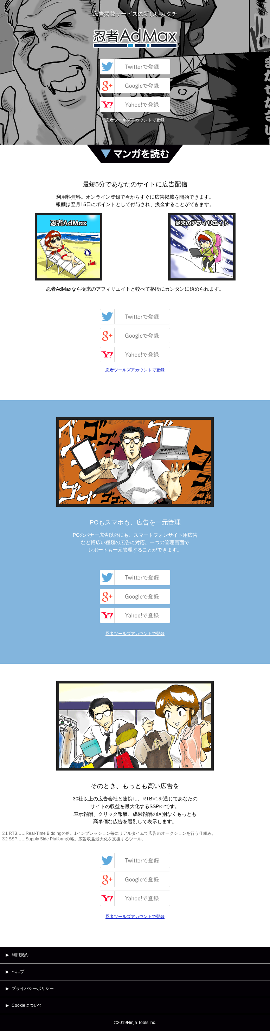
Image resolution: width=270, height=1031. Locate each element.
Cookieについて (27, 1005)
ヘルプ (18, 971)
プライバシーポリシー (33, 988)
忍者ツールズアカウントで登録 (135, 120)
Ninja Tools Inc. (141, 1022)
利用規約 (20, 954)
